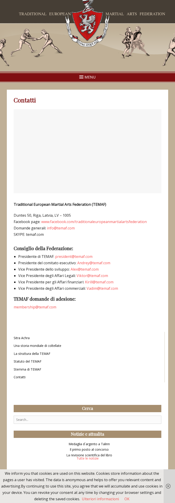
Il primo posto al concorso (89, 449)
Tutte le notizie (88, 458)
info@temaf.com (61, 228)
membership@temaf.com (35, 307)
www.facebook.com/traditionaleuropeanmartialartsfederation (94, 221)
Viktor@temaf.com (92, 275)
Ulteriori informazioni (100, 498)
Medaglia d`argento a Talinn (89, 444)
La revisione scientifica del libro (89, 455)
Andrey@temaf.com (93, 262)
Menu (90, 77)
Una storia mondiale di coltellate (37, 345)
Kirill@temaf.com (99, 282)
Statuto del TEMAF (27, 361)
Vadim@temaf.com (102, 288)
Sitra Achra (22, 338)
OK (126, 498)
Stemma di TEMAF (27, 369)
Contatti (20, 377)
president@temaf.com (74, 256)
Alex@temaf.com (85, 269)
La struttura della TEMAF (32, 353)
